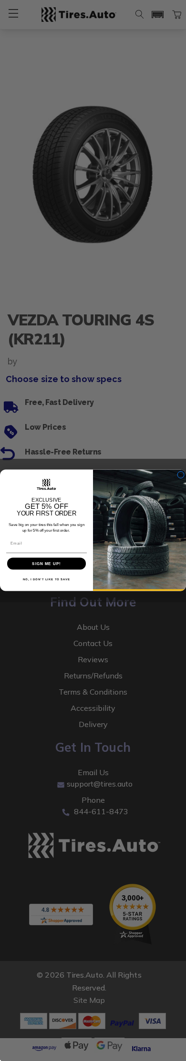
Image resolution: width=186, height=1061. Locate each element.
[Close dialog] (181, 475)
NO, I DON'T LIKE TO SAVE (47, 579)
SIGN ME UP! (46, 564)
